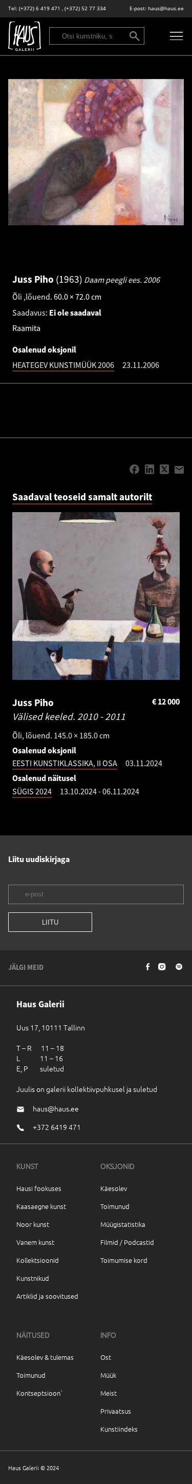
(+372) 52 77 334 (85, 8)
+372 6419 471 (57, 1127)
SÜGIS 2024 (32, 791)
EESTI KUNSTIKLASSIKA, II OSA (64, 763)
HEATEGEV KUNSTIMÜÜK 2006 (63, 365)
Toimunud (115, 1206)
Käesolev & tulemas (45, 1357)
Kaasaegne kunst (41, 1206)
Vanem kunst (35, 1242)
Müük (108, 1375)
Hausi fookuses (38, 1188)
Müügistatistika (122, 1224)
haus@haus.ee (166, 8)
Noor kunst (32, 1224)
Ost (105, 1357)
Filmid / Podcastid (127, 1242)
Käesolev (113, 1188)
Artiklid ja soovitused (47, 1296)
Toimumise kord (123, 1260)
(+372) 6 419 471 (39, 8)
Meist (108, 1393)
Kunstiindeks (119, 1429)
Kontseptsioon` (39, 1393)
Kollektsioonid (37, 1260)
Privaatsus (115, 1411)
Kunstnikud (32, 1278)
